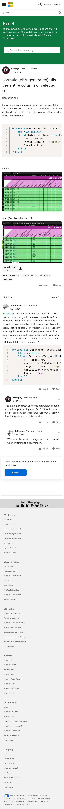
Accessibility (8, 782)
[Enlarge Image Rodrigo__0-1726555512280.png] (32, 191)
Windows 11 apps (10, 552)
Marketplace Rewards (11, 735)
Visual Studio (8, 740)
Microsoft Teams (9, 684)
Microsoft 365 (9, 674)
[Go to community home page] (10, 4)
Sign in (15, 472)
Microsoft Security (10, 665)
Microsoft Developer (11, 711)
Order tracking (9, 585)
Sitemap (7, 798)
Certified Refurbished (11, 590)
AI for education (9, 646)
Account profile (9, 566)
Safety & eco (32, 801)
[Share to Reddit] (32, 505)
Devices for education (11, 618)
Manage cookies (44, 798)
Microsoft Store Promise (12, 595)
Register (47, 4)
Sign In (57, 4)
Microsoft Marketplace (12, 730)
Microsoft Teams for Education (14, 622)
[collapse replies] (32, 303)
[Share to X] (27, 505)
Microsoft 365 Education (12, 627)
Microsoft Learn (9, 716)
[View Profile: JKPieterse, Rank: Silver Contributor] (6, 307)
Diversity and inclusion (12, 777)
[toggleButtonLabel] (60, 13)
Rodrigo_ (15, 68)
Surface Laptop (9, 524)
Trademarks (20, 801)
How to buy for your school (13, 632)
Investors (7, 773)
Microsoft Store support (12, 576)
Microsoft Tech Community (13, 726)
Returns (6, 580)
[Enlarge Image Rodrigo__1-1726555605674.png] (32, 242)
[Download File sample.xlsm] (20, 268)
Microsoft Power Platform (13, 679)
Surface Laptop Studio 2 (12, 529)
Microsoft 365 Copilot (11, 688)
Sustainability (8, 787)
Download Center (10, 571)
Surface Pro (8, 519)
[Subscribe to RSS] (41, 505)
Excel (7, 12)
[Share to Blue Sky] (37, 505)
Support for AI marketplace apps (15, 721)
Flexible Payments (10, 599)
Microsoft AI (8, 660)
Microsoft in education (12, 613)
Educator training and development (16, 637)
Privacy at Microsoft (11, 768)
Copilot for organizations (12, 533)
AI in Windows (9, 543)
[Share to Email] (46, 505)
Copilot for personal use (12, 538)
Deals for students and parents (15, 641)
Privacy (32, 798)
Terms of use (8, 801)
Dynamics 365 (9, 669)
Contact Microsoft (19, 798)
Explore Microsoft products (13, 548)
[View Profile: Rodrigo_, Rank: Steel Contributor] (6, 70)
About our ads (9, 804)
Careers (6, 754)
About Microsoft (9, 758)
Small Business (9, 693)
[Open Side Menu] (4, 4)
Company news (9, 763)
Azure (6, 707)
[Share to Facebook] (22, 505)
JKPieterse (15, 305)
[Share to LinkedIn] (17, 505)
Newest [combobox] (55, 297)
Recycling (44, 801)
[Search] (40, 4)
